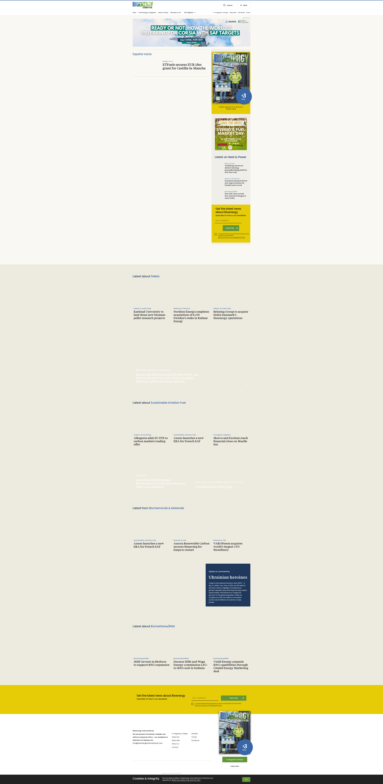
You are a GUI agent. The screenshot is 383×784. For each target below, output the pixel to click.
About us (175, 744)
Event (248, 13)
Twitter (194, 737)
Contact (175, 747)
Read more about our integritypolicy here (231, 237)
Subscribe (233, 13)
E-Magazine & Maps (234, 760)
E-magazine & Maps (221, 13)
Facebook (195, 740)
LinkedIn (194, 734)
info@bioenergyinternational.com (148, 743)
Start (134, 13)
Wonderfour (177, 773)
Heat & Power (163, 13)
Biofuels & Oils (175, 13)
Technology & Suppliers (147, 13)
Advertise (241, 13)
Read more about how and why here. (186, 780)
